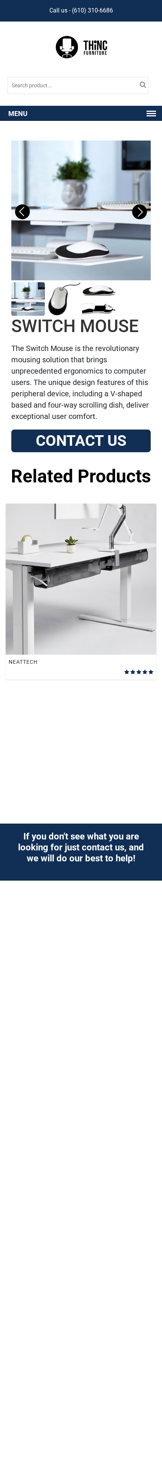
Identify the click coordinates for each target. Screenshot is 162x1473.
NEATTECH (23, 662)
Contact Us (81, 441)
